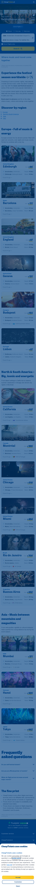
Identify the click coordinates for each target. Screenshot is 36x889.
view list (9, 865)
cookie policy (16, 858)
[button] (18, 886)
